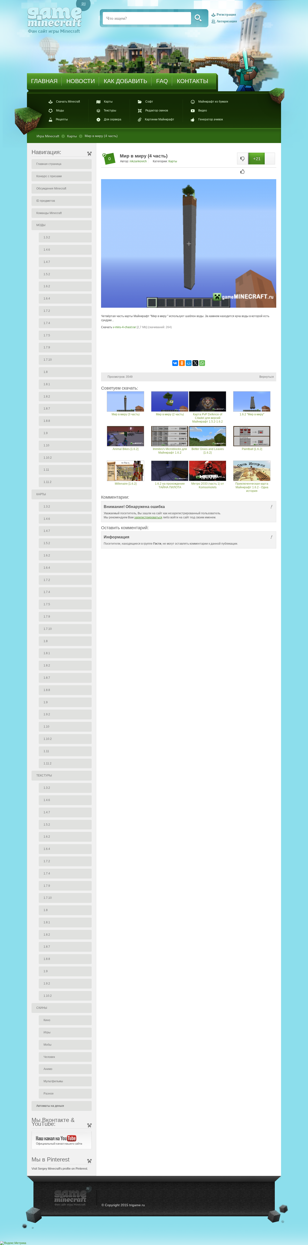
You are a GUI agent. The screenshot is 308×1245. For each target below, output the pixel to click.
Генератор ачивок (210, 119)
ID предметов (45, 200)
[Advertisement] (188, 344)
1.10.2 (48, 457)
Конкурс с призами (49, 176)
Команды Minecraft (49, 213)
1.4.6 (47, 249)
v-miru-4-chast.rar (124, 327)
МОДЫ (40, 225)
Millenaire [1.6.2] (125, 483)
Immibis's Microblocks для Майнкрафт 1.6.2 (170, 450)
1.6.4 (47, 298)
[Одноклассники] (182, 363)
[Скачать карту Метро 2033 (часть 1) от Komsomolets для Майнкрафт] (207, 471)
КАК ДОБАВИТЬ (125, 81)
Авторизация (227, 21)
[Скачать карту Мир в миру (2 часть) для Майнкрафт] (169, 402)
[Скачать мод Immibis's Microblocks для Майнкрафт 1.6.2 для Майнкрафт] (169, 436)
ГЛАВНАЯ (44, 81)
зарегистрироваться (148, 517)
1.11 (46, 469)
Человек (49, 1057)
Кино (47, 1020)
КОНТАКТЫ (192, 81)
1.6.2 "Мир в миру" (252, 414)
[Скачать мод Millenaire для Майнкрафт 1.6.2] (125, 471)
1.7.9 (47, 347)
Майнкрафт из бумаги (213, 101)
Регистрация (226, 15)
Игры (47, 1032)
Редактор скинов (156, 110)
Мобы (47, 1044)
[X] (195, 363)
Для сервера (112, 119)
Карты (108, 101)
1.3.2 (47, 237)
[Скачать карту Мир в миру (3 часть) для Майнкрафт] (125, 402)
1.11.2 (47, 482)
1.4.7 (47, 262)
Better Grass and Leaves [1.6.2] (208, 450)
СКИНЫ (41, 1008)
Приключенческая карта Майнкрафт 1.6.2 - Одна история (251, 487)
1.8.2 (47, 396)
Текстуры (110, 110)
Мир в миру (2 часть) (170, 414)
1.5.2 (47, 274)
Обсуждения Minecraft (51, 188)
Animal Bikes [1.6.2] (125, 449)
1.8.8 (47, 421)
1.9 (46, 433)
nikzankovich (138, 161)
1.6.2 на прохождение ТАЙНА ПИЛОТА (170, 485)
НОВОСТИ (80, 81)
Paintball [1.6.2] (252, 449)
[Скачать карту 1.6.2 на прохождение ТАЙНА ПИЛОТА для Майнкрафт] (169, 471)
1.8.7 (47, 408)
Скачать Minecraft (68, 101)
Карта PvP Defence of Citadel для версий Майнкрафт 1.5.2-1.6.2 (207, 418)
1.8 (46, 372)
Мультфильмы (53, 1081)
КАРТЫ (41, 494)
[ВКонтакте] (175, 363)
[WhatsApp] (202, 363)
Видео (202, 110)
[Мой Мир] (189, 363)
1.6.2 (47, 286)
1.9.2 (47, 714)
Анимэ (48, 1069)
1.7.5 (47, 335)
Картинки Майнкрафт (159, 119)
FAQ (162, 81)
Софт (149, 101)
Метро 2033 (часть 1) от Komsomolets (207, 485)
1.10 (46, 445)
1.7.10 (48, 359)
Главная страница (48, 164)
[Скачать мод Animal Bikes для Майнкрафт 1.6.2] (125, 436)
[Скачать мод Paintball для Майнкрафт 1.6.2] (251, 436)
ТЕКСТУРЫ (44, 775)
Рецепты (62, 119)
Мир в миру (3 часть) (126, 414)
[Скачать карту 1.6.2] (251, 402)
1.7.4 (47, 323)
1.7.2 (47, 311)
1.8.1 (47, 384)
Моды (60, 110)
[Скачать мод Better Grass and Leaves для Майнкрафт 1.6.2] (207, 436)
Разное (49, 1093)
